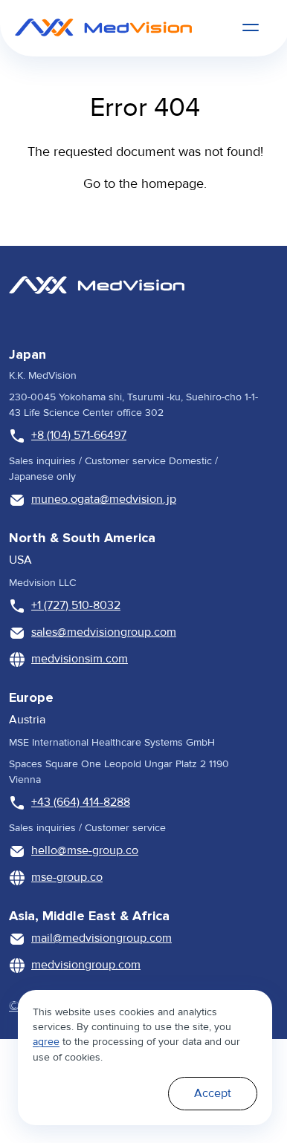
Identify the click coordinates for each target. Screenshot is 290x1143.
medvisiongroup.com (86, 964)
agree (46, 1041)
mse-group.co (67, 877)
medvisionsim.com (79, 658)
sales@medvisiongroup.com (103, 632)
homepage (172, 183)
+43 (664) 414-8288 (80, 802)
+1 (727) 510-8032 (75, 605)
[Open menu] (250, 27)
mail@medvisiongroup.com (101, 938)
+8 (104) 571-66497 (78, 435)
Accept (212, 1093)
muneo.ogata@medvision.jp (103, 499)
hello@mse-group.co (84, 850)
